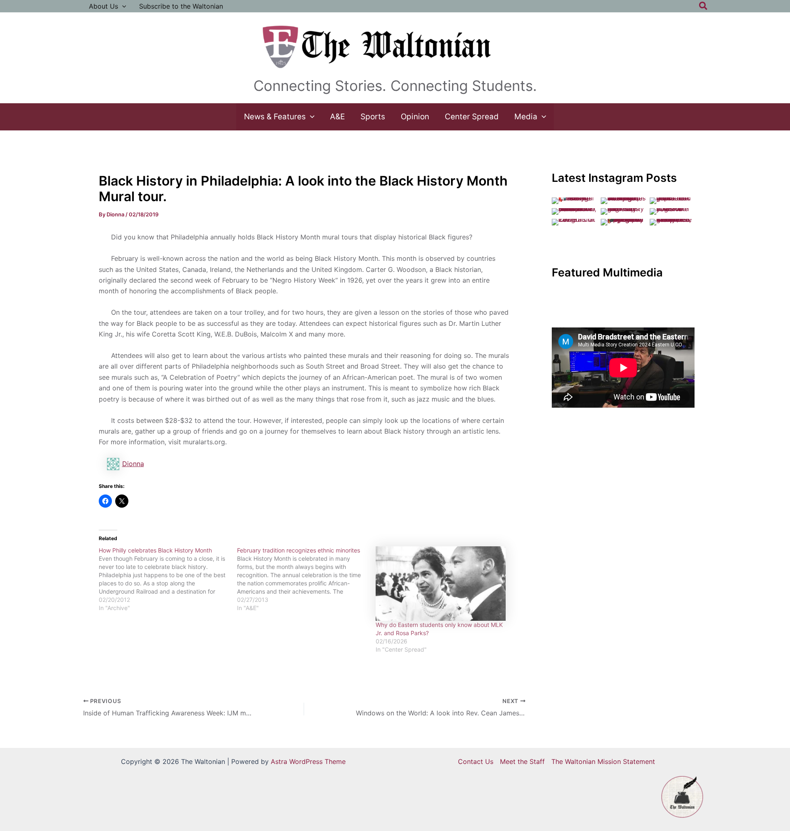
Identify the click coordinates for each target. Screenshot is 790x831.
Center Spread (472, 116)
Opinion (415, 116)
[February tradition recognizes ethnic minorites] (306, 579)
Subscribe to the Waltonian (181, 6)
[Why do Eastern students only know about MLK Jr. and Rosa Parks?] (441, 583)
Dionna (133, 464)
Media (525, 116)
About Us (103, 6)
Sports (372, 116)
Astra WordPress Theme (308, 761)
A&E (337, 116)
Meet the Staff (522, 761)
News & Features (275, 116)
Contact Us (475, 761)
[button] (122, 6)
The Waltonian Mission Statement (603, 761)
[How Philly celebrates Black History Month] (168, 579)
